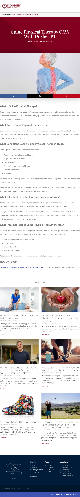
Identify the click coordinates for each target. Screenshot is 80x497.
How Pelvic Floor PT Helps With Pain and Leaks (19, 317)
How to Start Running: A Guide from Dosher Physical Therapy (60, 369)
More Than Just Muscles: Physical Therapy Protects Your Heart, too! (60, 318)
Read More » (3, 334)
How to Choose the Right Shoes (19, 421)
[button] (76, 5)
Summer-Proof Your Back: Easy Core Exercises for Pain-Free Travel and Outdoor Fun (60, 424)
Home (4, 14)
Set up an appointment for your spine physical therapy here (21, 267)
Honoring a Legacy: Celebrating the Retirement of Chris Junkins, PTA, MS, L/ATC (19, 370)
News (9, 14)
